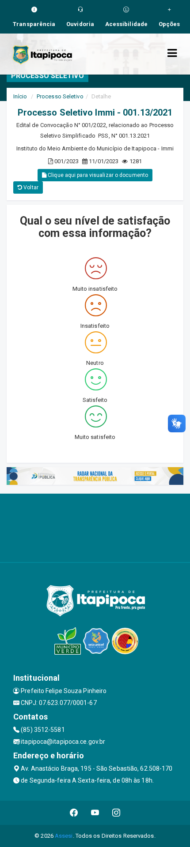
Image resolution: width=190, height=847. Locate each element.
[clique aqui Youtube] (95, 813)
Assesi (64, 835)
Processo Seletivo (60, 96)
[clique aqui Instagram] (116, 813)
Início (20, 96)
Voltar (30, 187)
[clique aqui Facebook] (74, 813)
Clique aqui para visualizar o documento (97, 175)
